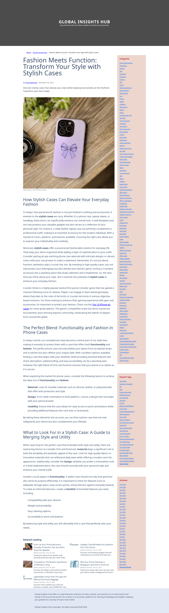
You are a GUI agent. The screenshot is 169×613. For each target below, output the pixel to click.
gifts (121, 176)
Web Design (123, 107)
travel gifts (123, 231)
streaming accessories (127, 212)
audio (121, 239)
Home (28, 52)
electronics (123, 305)
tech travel (123, 294)
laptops (122, 248)
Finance (122, 69)
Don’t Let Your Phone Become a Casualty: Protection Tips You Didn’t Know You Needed (49, 547)
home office (123, 159)
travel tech (123, 322)
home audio (123, 187)
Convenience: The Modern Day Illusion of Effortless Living (50, 563)
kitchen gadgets (125, 259)
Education (123, 74)
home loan (123, 425)
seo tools (122, 401)
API (121, 355)
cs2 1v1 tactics (124, 436)
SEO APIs (122, 118)
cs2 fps (122, 403)
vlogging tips (124, 223)
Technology (123, 66)
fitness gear (123, 286)
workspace (123, 228)
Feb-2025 (123, 556)
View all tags (124, 464)
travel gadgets (124, 237)
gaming (122, 146)
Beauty (122, 110)
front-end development (127, 412)
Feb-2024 (123, 520)
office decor (123, 193)
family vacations (125, 420)
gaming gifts (123, 184)
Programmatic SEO (126, 115)
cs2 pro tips (123, 409)
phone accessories (40, 52)
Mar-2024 (123, 501)
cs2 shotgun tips (125, 442)
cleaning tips (124, 272)
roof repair (123, 381)
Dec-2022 (123, 542)
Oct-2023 (122, 493)
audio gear (123, 253)
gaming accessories (126, 264)
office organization (126, 201)
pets (121, 390)
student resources (125, 215)
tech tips (122, 281)
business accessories (126, 297)
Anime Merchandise (126, 157)
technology (123, 137)
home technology (125, 319)
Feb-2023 (123, 534)
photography (124, 270)
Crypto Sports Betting (126, 333)
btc (121, 387)
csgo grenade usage (126, 453)
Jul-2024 (122, 529)
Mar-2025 (123, 562)
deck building (124, 456)
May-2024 (123, 498)
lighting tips (123, 140)
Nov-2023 (123, 518)
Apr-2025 (123, 559)
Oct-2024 (122, 490)
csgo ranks (123, 417)
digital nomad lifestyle (127, 406)
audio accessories (125, 283)
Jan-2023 (122, 504)
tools (121, 292)
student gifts (123, 206)
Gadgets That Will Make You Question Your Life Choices (96, 546)
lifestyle (122, 275)
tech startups (124, 431)
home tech (123, 330)
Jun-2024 (122, 531)
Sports (122, 113)
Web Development (125, 88)
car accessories (125, 173)
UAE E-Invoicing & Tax (127, 154)
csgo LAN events (125, 434)
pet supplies (123, 278)
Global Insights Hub (84, 22)
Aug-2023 (123, 485)
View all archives (125, 567)
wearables (123, 234)
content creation (125, 300)
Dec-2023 (123, 509)
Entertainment (124, 91)
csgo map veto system (127, 423)
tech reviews (124, 217)
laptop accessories (126, 198)
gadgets (122, 182)
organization (124, 317)
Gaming (122, 80)
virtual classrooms (125, 392)
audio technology (125, 162)
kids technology (124, 195)
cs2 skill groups (124, 450)
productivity (123, 204)
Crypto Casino (124, 350)
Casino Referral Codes (127, 358)
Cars (121, 96)
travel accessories (125, 261)
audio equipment (125, 143)
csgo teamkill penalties (127, 461)
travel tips (123, 303)
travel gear (123, 226)
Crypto (122, 336)
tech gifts (122, 151)
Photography (124, 93)
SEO (121, 82)
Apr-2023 (123, 526)
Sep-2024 (123, 523)
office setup (123, 256)
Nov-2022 (123, 548)
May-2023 (123, 551)
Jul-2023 (122, 537)
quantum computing (126, 384)
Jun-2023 (122, 515)
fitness (122, 179)
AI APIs (122, 135)
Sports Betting (124, 339)
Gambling (123, 124)
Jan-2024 (122, 507)
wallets (122, 328)
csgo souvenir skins (126, 428)
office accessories (125, 250)
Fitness (122, 99)
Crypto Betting (124, 352)
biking (121, 168)
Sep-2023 (123, 540)
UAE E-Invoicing (125, 121)
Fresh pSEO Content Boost (128, 347)
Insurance (123, 77)
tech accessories (125, 129)
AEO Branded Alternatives (128, 341)
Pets (121, 71)
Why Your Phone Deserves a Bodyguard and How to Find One (94, 563)
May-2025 (123, 564)
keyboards (123, 308)
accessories (123, 126)
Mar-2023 (123, 545)
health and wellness (126, 190)
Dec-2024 (123, 553)
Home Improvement (126, 63)
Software (122, 104)
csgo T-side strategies (127, 458)
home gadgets (124, 242)
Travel (121, 85)
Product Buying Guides (127, 344)
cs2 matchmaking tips (126, 445)
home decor (123, 267)
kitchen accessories (126, 245)
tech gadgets (124, 132)
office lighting (124, 311)
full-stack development (127, 439)
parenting (123, 289)
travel (121, 220)
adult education (124, 414)
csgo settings (124, 398)
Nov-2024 (123, 496)
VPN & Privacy (124, 361)
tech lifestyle (124, 325)
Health (122, 102)
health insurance (125, 395)
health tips (123, 171)
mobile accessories (126, 209)
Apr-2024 (123, 512)
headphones (123, 314)
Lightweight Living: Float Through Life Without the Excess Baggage (50, 578)
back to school (124, 165)
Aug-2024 (123, 487)
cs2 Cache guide (125, 447)
